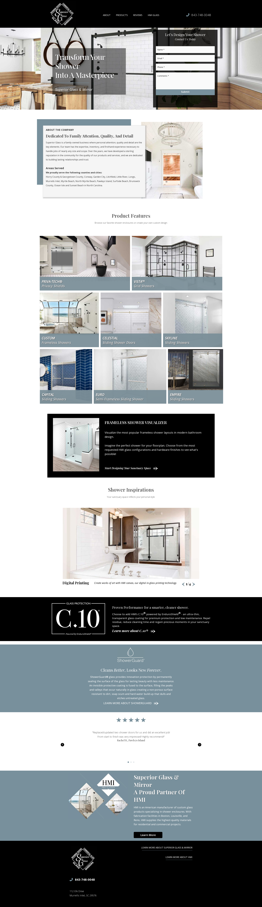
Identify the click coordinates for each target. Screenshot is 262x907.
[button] (193, 584)
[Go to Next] (199, 744)
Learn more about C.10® (130, 631)
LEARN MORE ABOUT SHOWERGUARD (127, 703)
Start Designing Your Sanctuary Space (128, 468)
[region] (131, 547)
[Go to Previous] (62, 744)
